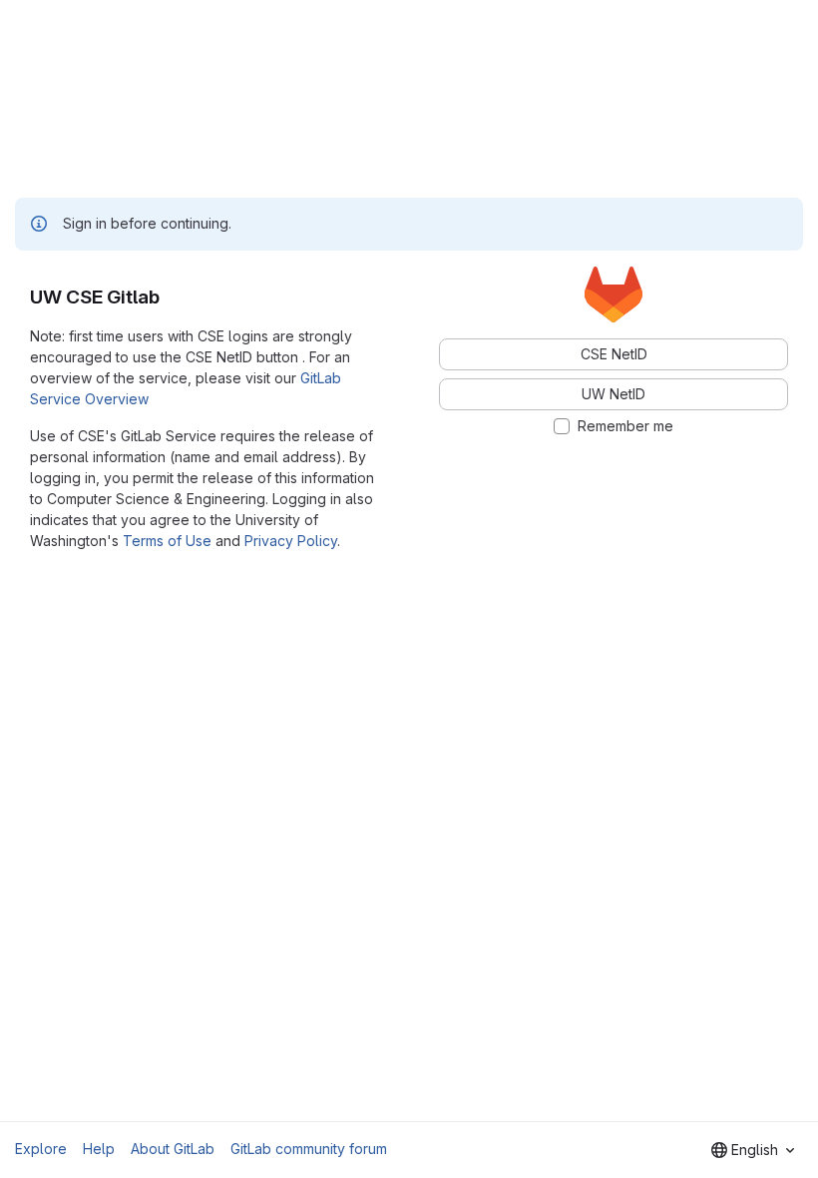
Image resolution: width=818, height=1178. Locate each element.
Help (99, 1148)
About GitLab (172, 1148)
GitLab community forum (308, 1148)
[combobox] (752, 1150)
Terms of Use (167, 540)
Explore (41, 1148)
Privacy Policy (290, 540)
